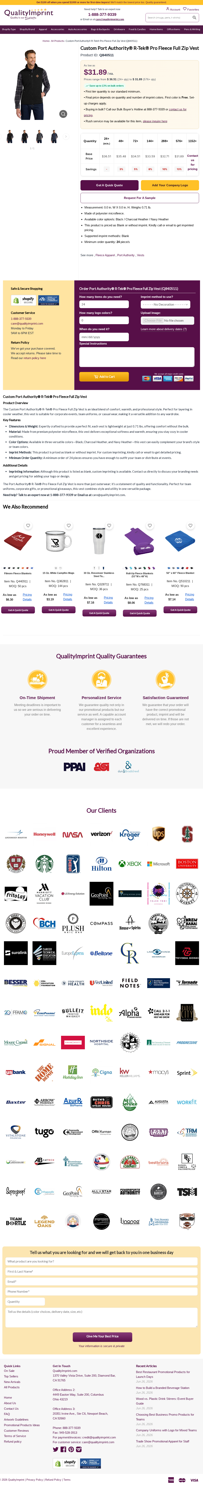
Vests (140, 255)
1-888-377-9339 (102, 14)
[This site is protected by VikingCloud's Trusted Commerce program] (48, 300)
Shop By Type (9, 29)
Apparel (43, 29)
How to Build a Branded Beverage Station (162, 1387)
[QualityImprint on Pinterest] (71, 1450)
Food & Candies (137, 29)
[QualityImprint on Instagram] (79, 1450)
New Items (20, 36)
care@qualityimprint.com (110, 19)
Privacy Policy (34, 1479)
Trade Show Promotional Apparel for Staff (162, 1441)
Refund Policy (53, 1479)
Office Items (173, 29)
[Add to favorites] (28, 525)
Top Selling (35, 36)
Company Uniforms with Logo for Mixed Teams (166, 1430)
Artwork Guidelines (16, 1419)
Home (8, 1397)
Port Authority (126, 255)
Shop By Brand (27, 29)
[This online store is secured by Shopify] (23, 300)
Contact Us (11, 1408)
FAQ (7, 1414)
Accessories (57, 29)
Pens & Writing (192, 29)
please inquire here (155, 121)
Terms (67, 1479)
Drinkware (119, 29)
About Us (10, 1403)
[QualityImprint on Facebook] (63, 1450)
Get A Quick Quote (18, 610)
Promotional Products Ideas (22, 1425)
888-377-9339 (71, 1428)
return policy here (35, 358)
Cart (196, 36)
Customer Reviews (16, 1430)
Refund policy (13, 1441)
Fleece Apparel (105, 255)
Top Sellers (11, 1376)
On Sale (6, 36)
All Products (12, 1387)
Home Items (156, 29)
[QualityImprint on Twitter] (56, 1450)
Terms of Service (15, 1436)
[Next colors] (66, 136)
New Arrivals (12, 1382)
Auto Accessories (77, 29)
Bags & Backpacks (100, 29)
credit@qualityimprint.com (99, 1437)
